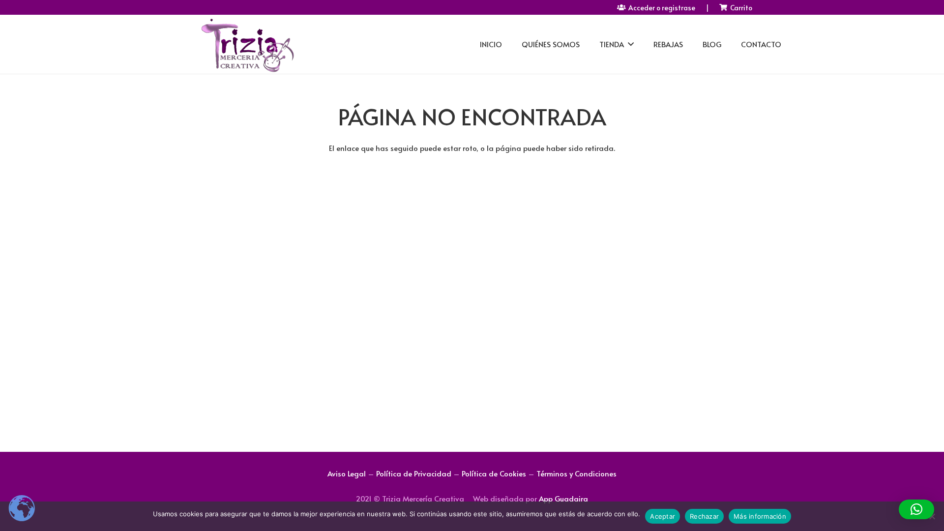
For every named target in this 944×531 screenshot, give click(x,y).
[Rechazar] (932, 516)
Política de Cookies (494, 473)
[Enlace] (247, 44)
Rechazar (704, 516)
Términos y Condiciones (576, 473)
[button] (916, 509)
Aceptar (662, 516)
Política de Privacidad (413, 473)
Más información (760, 516)
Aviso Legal (346, 473)
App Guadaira (563, 498)
